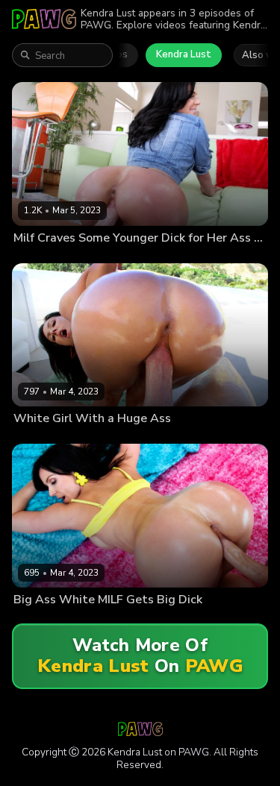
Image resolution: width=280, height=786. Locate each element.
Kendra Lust (183, 54)
